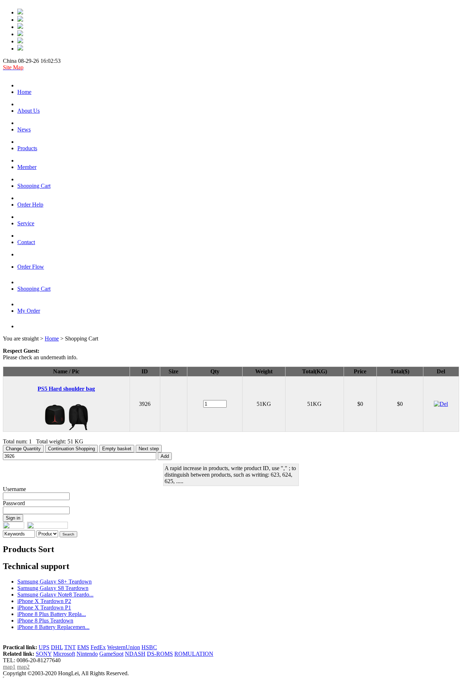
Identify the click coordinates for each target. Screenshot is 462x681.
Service (25, 223)
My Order (28, 311)
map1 (9, 667)
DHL (57, 647)
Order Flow (30, 267)
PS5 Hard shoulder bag (66, 389)
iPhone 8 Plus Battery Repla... (51, 614)
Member (26, 167)
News (24, 129)
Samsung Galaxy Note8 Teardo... (55, 594)
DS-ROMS (160, 654)
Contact (26, 242)
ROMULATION (193, 654)
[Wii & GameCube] (20, 34)
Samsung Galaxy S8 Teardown (52, 588)
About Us (28, 111)
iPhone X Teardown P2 (44, 601)
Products (27, 148)
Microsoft (64, 654)
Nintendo (87, 654)
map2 (23, 667)
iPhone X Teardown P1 (44, 607)
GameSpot (111, 654)
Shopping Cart (34, 186)
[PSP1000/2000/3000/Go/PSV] (20, 27)
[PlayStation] (20, 20)
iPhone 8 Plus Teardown (45, 620)
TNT (70, 647)
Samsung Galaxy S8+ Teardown (54, 581)
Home (24, 92)
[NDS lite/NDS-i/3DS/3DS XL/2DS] (20, 48)
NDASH (135, 654)
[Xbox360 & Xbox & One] (20, 41)
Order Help (30, 204)
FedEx (98, 647)
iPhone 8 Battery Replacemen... (53, 627)
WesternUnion (123, 647)
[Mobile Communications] (20, 12)
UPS (44, 647)
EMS (83, 647)
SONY (44, 654)
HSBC (149, 647)
